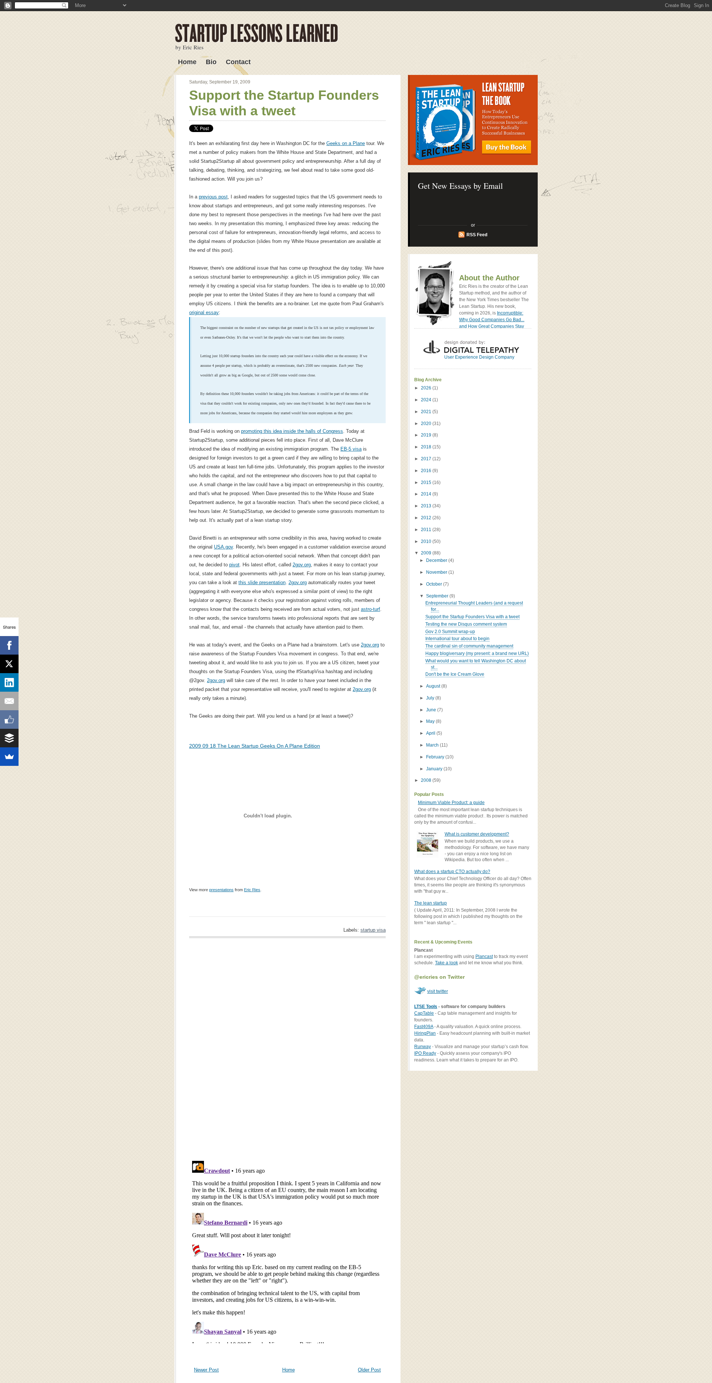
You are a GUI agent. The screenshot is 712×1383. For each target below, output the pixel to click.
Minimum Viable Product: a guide (451, 802)
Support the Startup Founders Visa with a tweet (284, 103)
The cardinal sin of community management (469, 646)
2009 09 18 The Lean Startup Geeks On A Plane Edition (254, 746)
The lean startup (430, 903)
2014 (426, 494)
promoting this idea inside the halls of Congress (292, 431)
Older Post (369, 1370)
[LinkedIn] (9, 682)
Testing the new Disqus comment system (466, 624)
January (435, 768)
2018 (426, 447)
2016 (426, 470)
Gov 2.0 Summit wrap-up (450, 631)
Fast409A (423, 1026)
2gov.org (302, 564)
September (437, 596)
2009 (426, 553)
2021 (426, 411)
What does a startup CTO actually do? (452, 871)
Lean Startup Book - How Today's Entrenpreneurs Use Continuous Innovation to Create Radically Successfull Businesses (473, 120)
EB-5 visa (351, 449)
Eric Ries (252, 890)
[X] (9, 664)
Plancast (484, 956)
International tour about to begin (457, 638)
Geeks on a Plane (345, 143)
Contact (238, 62)
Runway (422, 1046)
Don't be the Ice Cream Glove (454, 674)
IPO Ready (425, 1053)
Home (187, 62)
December (437, 560)
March (433, 745)
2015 (426, 482)
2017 (426, 458)
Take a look (446, 962)
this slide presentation (262, 582)
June (431, 709)
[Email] (9, 701)
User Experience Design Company (479, 357)
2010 (426, 541)
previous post (213, 197)
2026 (426, 388)
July (430, 698)
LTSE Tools (425, 1006)
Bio (211, 62)
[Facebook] (9, 645)
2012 (426, 517)
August (433, 686)
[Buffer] (9, 738)
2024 (426, 399)
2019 (426, 435)
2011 (426, 529)
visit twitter (437, 991)
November (437, 572)
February (435, 757)
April (431, 733)
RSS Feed (477, 234)
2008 (426, 780)
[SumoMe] (9, 756)
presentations (221, 890)
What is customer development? (477, 834)
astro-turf (370, 609)
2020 (426, 423)
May (431, 721)
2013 (426, 505)
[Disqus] (287, 1049)
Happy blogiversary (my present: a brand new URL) (477, 653)
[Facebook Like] (9, 719)
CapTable (424, 1013)
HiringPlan (425, 1033)
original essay (204, 312)
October (434, 584)
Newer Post (206, 1370)
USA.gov (223, 547)
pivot (234, 564)
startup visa (373, 930)
